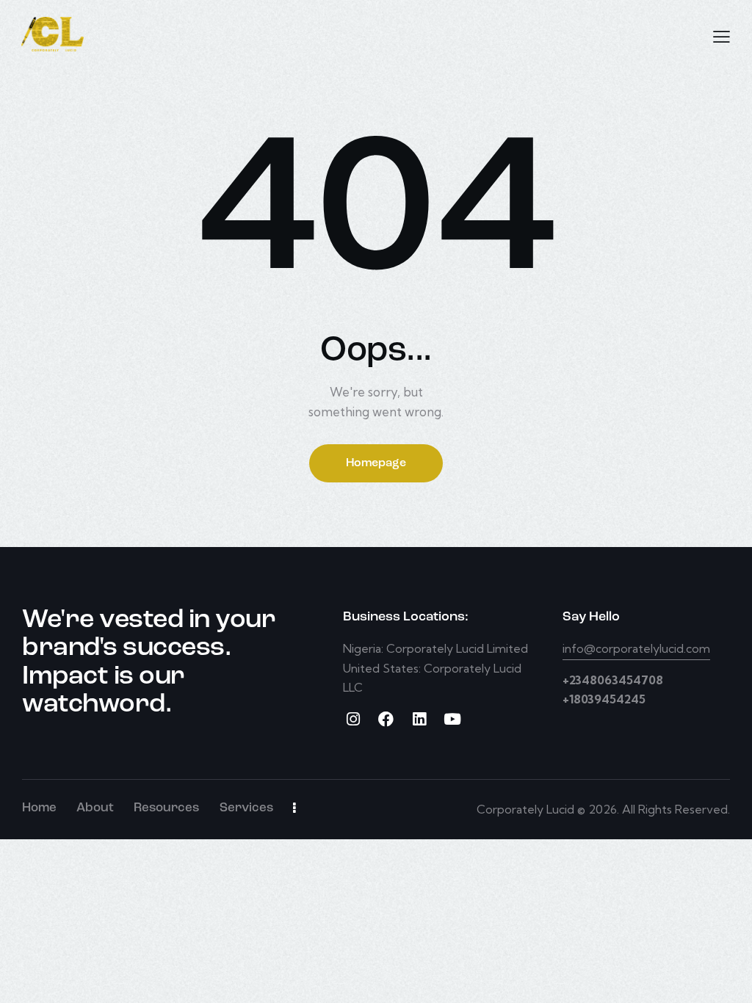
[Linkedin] (419, 719)
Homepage (376, 463)
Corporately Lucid (525, 809)
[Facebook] (386, 719)
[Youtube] (452, 719)
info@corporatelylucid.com (636, 648)
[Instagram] (353, 719)
